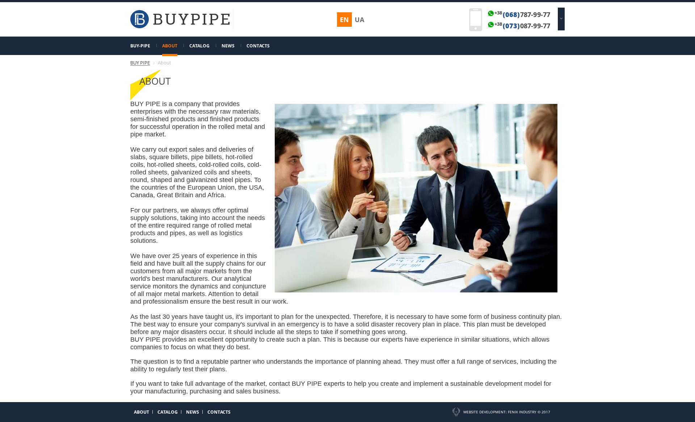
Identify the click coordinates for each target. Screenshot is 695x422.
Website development (484, 412)
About (169, 46)
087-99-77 (522, 25)
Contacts (258, 46)
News (228, 46)
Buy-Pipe (140, 46)
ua (359, 19)
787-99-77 (522, 14)
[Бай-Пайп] (180, 27)
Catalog (199, 46)
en (344, 19)
